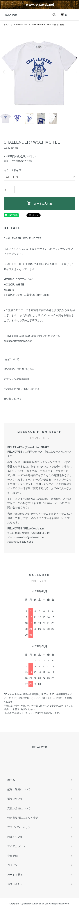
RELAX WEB (10, 14)
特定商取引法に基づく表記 (19, 369)
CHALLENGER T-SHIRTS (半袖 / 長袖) (48, 24)
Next (75, 72)
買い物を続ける (13, 398)
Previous (4, 72)
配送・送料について (18, 789)
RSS (9, 836)
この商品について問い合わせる (22, 389)
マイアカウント (16, 846)
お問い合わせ (15, 884)
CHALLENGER (20, 24)
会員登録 (12, 855)
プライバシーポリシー (20, 827)
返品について (11, 359)
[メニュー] (73, 14)
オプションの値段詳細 (16, 379)
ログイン (12, 865)
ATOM (18, 836)
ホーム (6, 24)
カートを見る (15, 874)
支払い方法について (18, 808)
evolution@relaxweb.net (30, 537)
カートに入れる (43, 203)
